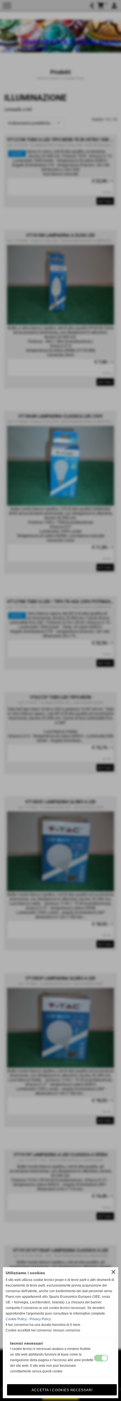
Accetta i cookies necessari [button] (62, 1390)
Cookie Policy (16, 1319)
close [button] (113, 1272)
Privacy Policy (40, 1319)
